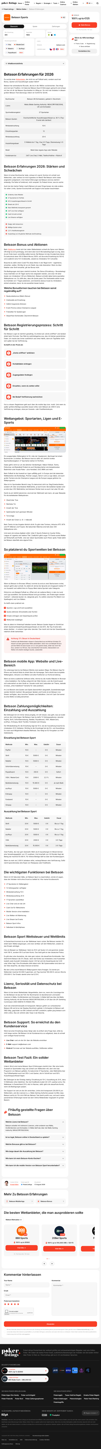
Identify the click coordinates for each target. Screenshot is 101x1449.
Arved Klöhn (14, 1184)
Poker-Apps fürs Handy (10, 1395)
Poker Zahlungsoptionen (34, 1399)
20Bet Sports (59, 1238)
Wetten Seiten (21, 9)
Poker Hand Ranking (91, 1399)
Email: (6, 1291)
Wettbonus (12, 249)
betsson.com (60, 45)
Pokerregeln (58, 1395)
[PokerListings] (9, 3)
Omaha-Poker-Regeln (91, 1395)
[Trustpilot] (54, 1415)
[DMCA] (44, 1415)
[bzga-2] (5, 1415)
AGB (21, 1439)
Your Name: (8, 1281)
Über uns (4, 1439)
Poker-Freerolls (7, 1399)
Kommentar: (56, 1281)
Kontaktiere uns (13, 1439)
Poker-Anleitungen (60, 1399)
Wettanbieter (20, 79)
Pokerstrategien (76, 1399)
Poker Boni (19, 1399)
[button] (35, 63)
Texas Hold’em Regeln (73, 1395)
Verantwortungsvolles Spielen (40, 1435)
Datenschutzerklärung (83, 1329)
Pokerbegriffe (59, 1402)
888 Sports (21, 1238)
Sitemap (17, 1444)
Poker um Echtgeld (28, 1395)
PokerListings (9, 9)
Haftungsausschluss (7, 1444)
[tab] (35, 26)
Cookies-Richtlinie (44, 1439)
